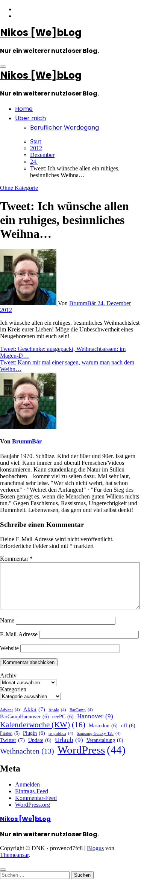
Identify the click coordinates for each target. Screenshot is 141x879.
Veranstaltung (104, 740)
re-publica (61, 733)
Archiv (8, 675)
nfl (128, 725)
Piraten (10, 733)
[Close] (3, 870)
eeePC (63, 716)
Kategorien (13, 689)
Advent (10, 710)
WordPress (92, 750)
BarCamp (81, 710)
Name (7, 620)
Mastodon (103, 725)
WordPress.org (32, 804)
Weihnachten (27, 751)
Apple (57, 710)
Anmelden (27, 784)
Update (40, 740)
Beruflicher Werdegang (64, 127)
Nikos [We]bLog (41, 32)
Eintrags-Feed (31, 791)
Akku (34, 709)
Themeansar (14, 855)
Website (9, 648)
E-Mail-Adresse (19, 634)
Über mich (30, 118)
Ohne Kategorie (19, 188)
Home (24, 108)
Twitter (12, 740)
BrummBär (83, 303)
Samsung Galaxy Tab (99, 733)
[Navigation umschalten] (3, 67)
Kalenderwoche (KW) (42, 724)
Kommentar (16, 558)
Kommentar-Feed (36, 798)
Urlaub (69, 739)
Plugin (34, 733)
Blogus (95, 848)
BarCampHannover (24, 716)
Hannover (95, 716)
